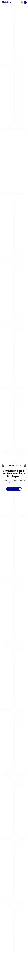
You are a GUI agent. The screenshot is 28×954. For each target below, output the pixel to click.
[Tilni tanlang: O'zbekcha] (21, 2)
